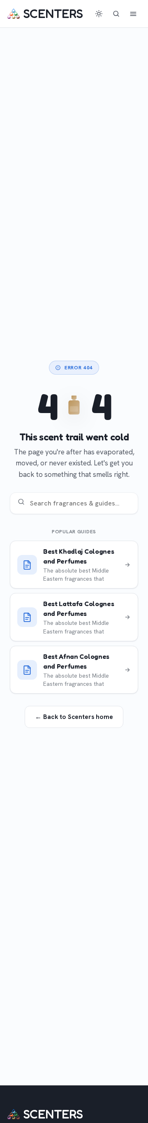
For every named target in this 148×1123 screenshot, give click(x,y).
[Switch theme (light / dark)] (98, 14)
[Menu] (133, 14)
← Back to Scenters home (74, 716)
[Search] (116, 14)
